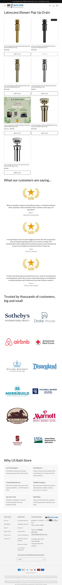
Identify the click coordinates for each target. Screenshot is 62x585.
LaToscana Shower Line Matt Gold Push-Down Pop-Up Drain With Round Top (17, 47)
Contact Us (7, 538)
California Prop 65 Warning (23, 539)
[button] (5, 5)
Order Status (7, 531)
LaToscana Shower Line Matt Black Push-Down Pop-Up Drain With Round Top (43, 47)
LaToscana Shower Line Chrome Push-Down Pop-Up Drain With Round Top (44, 86)
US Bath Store (33, 572)
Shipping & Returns (23, 524)
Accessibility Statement (21, 549)
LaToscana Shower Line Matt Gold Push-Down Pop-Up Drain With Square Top (17, 126)
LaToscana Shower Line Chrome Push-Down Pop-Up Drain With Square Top (16, 165)
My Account (7, 535)
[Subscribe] (43, 559)
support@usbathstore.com (39, 534)
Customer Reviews (23, 520)
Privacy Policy (21, 531)
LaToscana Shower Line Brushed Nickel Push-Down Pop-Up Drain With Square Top (44, 126)
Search (6, 527)
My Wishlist (7, 524)
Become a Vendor (22, 544)
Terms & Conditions (23, 535)
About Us (20, 527)
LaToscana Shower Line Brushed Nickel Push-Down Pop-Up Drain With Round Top (17, 86)
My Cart (6, 520)
